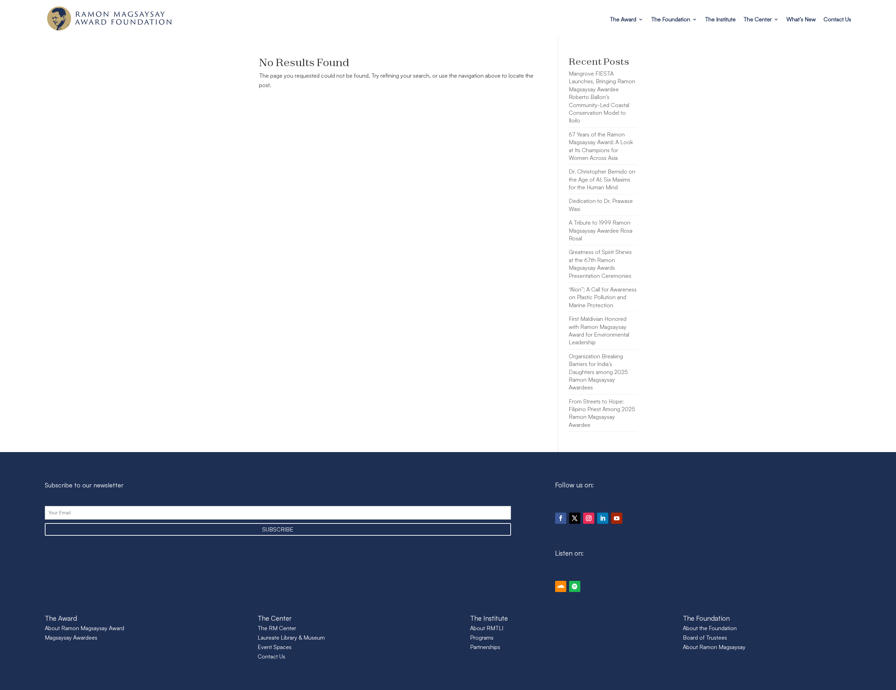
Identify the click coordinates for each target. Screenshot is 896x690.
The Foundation (670, 19)
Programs (481, 637)
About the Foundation (710, 628)
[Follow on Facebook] (560, 518)
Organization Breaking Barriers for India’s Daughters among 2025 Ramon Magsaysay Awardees (598, 372)
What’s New (801, 19)
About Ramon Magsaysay (714, 646)
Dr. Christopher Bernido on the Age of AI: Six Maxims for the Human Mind (602, 179)
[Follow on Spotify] (574, 586)
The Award (623, 19)
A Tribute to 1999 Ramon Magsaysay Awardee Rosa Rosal (600, 230)
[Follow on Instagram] (588, 518)
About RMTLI (486, 628)
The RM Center (277, 628)
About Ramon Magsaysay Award (84, 628)
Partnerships (485, 646)
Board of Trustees (705, 637)
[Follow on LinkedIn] (602, 518)
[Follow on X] (574, 518)
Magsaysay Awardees (71, 637)
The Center (757, 19)
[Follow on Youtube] (616, 518)
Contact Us (837, 19)
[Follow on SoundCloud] (560, 586)
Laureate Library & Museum (291, 637)
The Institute (720, 19)
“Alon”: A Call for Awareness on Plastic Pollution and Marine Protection (603, 297)
